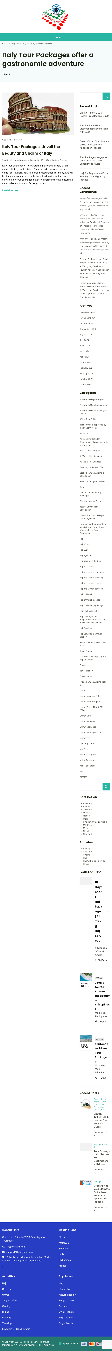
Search (106, 96)
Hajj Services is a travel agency (91, 635)
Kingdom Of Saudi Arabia (95, 822)
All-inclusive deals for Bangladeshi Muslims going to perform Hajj (94, 442)
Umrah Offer (85, 715)
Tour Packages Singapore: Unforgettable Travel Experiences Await (94, 160)
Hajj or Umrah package (91, 600)
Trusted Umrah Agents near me (93, 683)
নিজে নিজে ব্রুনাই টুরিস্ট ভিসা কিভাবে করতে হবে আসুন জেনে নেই (94, 205)
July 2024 (84, 340)
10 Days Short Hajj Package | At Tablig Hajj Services (98, 911)
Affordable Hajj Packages (92, 399)
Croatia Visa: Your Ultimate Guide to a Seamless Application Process (94, 144)
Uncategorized (87, 743)
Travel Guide (86, 676)
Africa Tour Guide (88, 419)
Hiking (86, 864)
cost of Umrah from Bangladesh (89, 508)
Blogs (82, 487)
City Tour (87, 851)
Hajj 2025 (84, 550)
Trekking (7, 1323)
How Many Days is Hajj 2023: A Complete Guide (94, 293)
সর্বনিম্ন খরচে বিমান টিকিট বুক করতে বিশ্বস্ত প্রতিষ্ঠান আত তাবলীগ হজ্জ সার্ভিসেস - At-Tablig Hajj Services (94, 218)
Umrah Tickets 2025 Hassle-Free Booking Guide (101, 1120)
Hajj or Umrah (86, 594)
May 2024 (84, 351)
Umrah (83, 690)
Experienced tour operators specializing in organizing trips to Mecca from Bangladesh (93, 528)
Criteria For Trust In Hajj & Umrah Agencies (92, 517)
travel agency (86, 670)
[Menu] (52, 37)
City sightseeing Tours (90, 501)
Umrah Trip (65, 1289)
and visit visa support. (90, 450)
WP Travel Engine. (22, 1345)
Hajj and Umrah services (91, 588)
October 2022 (86, 379)
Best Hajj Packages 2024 (92, 467)
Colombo (87, 809)
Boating (86, 848)
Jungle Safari (9, 1300)
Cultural (63, 1306)
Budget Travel (66, 1300)
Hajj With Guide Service (94, 861)
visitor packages (87, 765)
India (85, 818)
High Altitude (66, 1317)
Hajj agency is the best (90, 561)
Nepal (86, 831)
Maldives (87, 825)
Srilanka (99, 1072)
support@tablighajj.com (19, 1252)
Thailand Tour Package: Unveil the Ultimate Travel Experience (92, 229)
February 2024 (87, 368)
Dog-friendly (66, 1323)
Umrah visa (85, 738)
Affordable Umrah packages (93, 405)
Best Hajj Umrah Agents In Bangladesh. (92, 474)
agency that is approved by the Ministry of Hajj (93, 426)
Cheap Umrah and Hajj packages (90, 494)
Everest (86, 812)
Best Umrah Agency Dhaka (92, 481)
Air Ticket (84, 433)
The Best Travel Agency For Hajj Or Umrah (93, 658)
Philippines (101, 1016)
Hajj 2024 (84, 544)
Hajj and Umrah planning (91, 577)
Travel (82, 665)
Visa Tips (6, 139)
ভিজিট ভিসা (18, 139)
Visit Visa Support (88, 754)
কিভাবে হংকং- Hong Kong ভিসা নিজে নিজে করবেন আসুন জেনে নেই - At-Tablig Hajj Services (94, 242)
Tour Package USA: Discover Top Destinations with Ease (94, 128)
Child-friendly (66, 1311)
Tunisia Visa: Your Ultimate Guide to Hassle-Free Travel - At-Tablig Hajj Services (93, 286)
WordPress (48, 1345)
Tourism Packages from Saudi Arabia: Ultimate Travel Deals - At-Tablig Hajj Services (94, 262)
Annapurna (88, 803)
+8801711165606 (15, 1247)
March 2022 (85, 384)
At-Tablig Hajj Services (91, 456)
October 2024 (86, 323)
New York (87, 834)
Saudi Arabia (86, 651)
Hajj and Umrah (87, 566)
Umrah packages (88, 727)
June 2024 (85, 345)
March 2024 (85, 362)
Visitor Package (87, 760)
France (86, 815)
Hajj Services (86, 628)
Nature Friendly (67, 1294)
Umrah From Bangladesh (91, 701)
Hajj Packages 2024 (89, 611)
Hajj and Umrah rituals (90, 583)
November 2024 (87, 318)
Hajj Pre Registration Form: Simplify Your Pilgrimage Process (94, 176)
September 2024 (88, 329)
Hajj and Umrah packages (92, 572)
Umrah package (87, 721)
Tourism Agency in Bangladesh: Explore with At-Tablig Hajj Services (95, 273)
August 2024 (86, 334)
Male (85, 828)
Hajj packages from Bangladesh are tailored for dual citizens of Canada (92, 619)
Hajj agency (85, 555)
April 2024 (84, 356)
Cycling (86, 854)
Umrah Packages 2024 (91, 732)
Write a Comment (60, 160)
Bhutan (86, 806)
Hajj (81, 538)
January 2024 (86, 373)
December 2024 (87, 312)
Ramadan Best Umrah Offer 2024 (93, 644)
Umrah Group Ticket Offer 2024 (92, 708)
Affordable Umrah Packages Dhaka (93, 412)
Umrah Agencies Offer (90, 696)
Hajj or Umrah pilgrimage (91, 605)
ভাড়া (81, 771)
